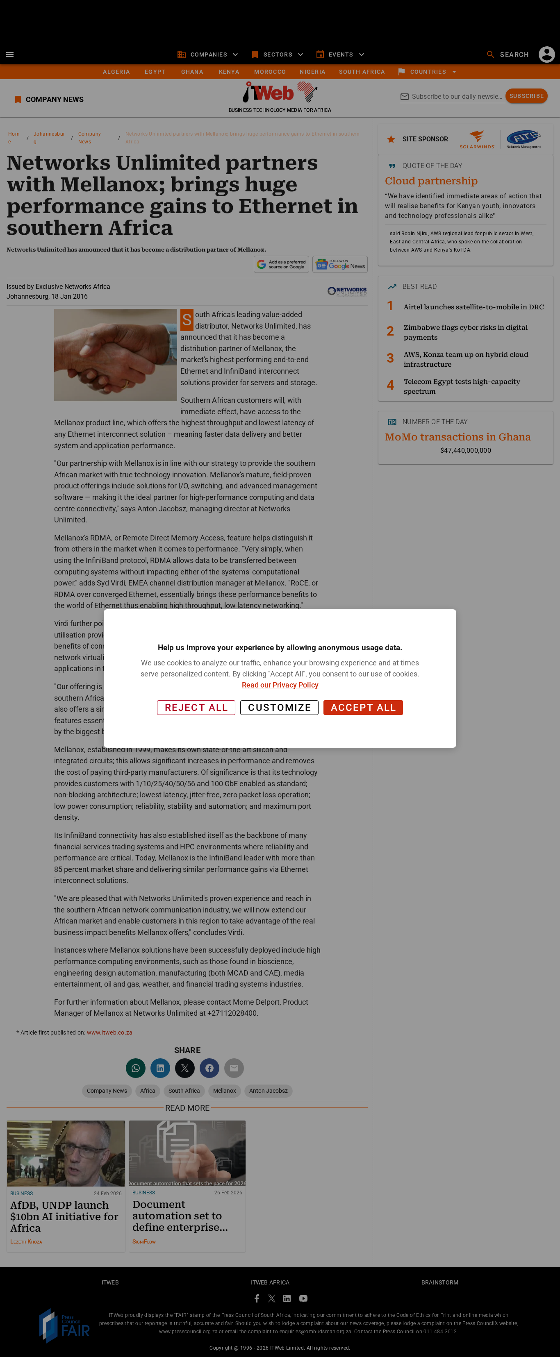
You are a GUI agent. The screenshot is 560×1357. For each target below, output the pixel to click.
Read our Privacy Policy (280, 685)
